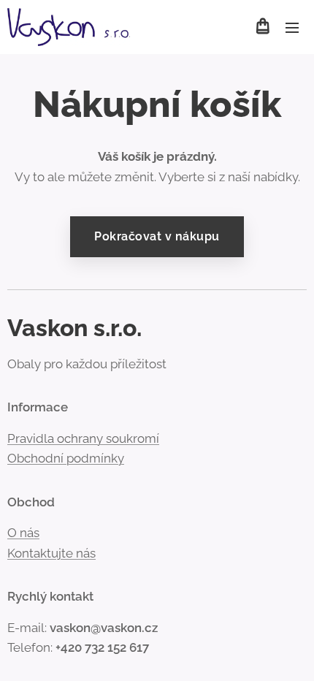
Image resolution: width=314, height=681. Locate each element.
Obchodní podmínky (65, 458)
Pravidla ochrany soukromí (83, 438)
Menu (292, 27)
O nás (23, 532)
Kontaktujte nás (51, 553)
